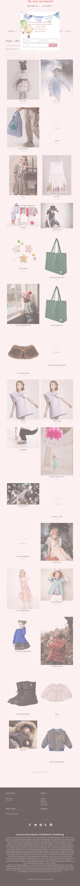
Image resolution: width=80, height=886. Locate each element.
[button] (57, 14)
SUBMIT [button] (53, 45)
